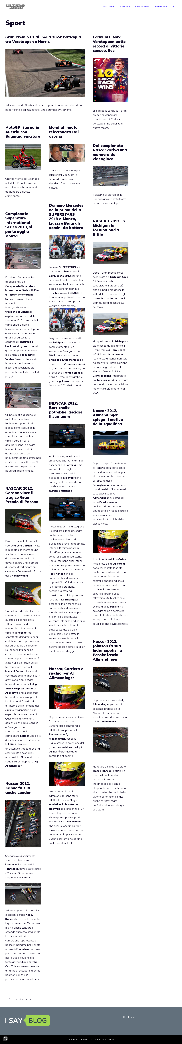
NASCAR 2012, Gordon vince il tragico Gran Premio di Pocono (21, 495)
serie (64, 267)
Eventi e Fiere (142, 6)
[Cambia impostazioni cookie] (5, 1038)
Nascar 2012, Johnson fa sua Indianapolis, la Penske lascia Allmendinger (107, 650)
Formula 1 (125, 6)
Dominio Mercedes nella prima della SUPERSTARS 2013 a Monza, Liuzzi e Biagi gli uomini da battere (66, 216)
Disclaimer (129, 1017)
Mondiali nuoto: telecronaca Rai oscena (64, 132)
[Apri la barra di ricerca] (173, 7)
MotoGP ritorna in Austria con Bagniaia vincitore (22, 132)
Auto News (108, 6)
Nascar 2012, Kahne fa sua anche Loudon (18, 788)
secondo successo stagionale (22, 931)
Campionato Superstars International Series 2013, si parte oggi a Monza (18, 224)
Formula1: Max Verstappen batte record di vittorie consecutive (109, 44)
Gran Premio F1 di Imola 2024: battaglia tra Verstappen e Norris (43, 39)
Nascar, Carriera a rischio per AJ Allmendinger (66, 673)
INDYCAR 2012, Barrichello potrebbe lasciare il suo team (65, 410)
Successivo (27, 999)
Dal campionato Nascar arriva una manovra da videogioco (110, 152)
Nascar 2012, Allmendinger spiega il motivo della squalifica (108, 417)
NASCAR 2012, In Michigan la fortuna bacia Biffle (109, 228)
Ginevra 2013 (160, 6)
